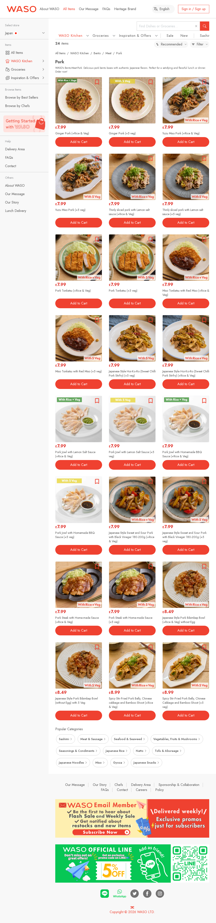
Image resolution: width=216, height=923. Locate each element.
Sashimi (206, 35)
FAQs (106, 9)
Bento (97, 53)
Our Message (89, 9)
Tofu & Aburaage (166, 751)
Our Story (100, 784)
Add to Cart (78, 141)
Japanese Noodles (71, 762)
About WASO (49, 9)
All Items (69, 9)
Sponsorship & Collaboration (179, 784)
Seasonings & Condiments (76, 751)
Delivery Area (141, 784)
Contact (122, 789)
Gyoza (117, 762)
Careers (141, 789)
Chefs (119, 784)
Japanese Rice (115, 751)
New (184, 35)
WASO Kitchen (79, 53)
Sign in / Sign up (194, 9)
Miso (98, 762)
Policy (159, 789)
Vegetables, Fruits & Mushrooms (175, 739)
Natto (139, 751)
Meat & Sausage (91, 739)
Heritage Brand (125, 9)
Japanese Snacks (145, 762)
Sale (170, 35)
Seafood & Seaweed (128, 739)
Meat (108, 53)
